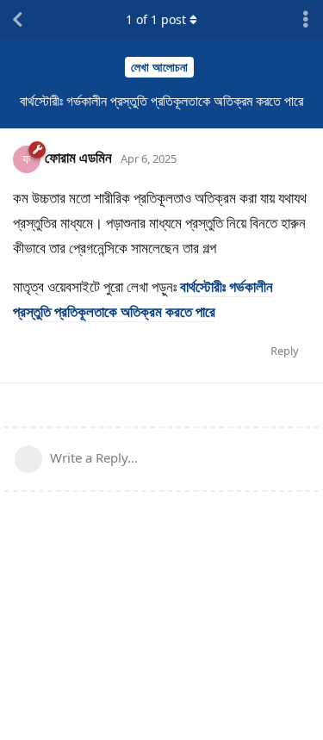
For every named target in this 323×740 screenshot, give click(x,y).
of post (156, 19)
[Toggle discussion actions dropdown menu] (306, 20)
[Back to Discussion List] (17, 20)
